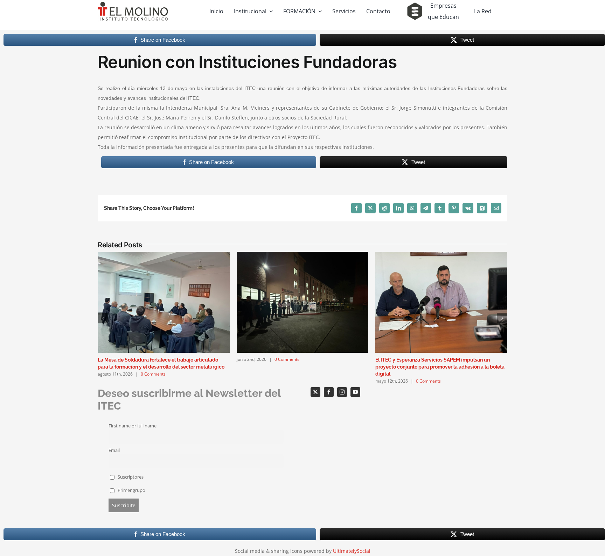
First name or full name (133, 426)
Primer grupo (131, 490)
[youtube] (355, 392)
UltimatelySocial (351, 551)
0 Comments (153, 374)
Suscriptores (130, 477)
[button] (103, 318)
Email (114, 450)
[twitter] (315, 392)
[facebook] (329, 392)
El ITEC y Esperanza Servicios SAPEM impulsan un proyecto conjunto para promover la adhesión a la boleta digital (440, 367)
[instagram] (342, 392)
